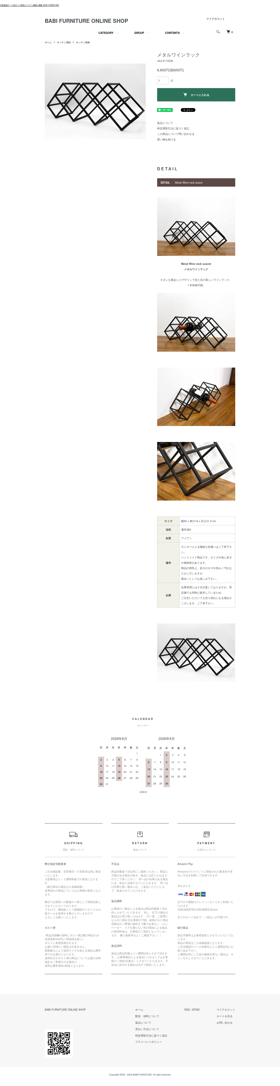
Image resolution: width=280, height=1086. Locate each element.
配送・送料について (147, 1016)
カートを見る (225, 1016)
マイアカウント (215, 19)
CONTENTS (172, 33)
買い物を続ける (166, 139)
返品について (165, 123)
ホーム (48, 42)
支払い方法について (147, 1029)
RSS (187, 1009)
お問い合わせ (225, 1022)
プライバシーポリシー (148, 1042)
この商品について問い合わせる (175, 134)
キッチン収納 (83, 42)
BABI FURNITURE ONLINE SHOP (86, 21)
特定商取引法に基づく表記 (173, 128)
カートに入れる (200, 95)
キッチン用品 (64, 42)
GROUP (139, 33)
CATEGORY (105, 33)
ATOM (195, 1009)
